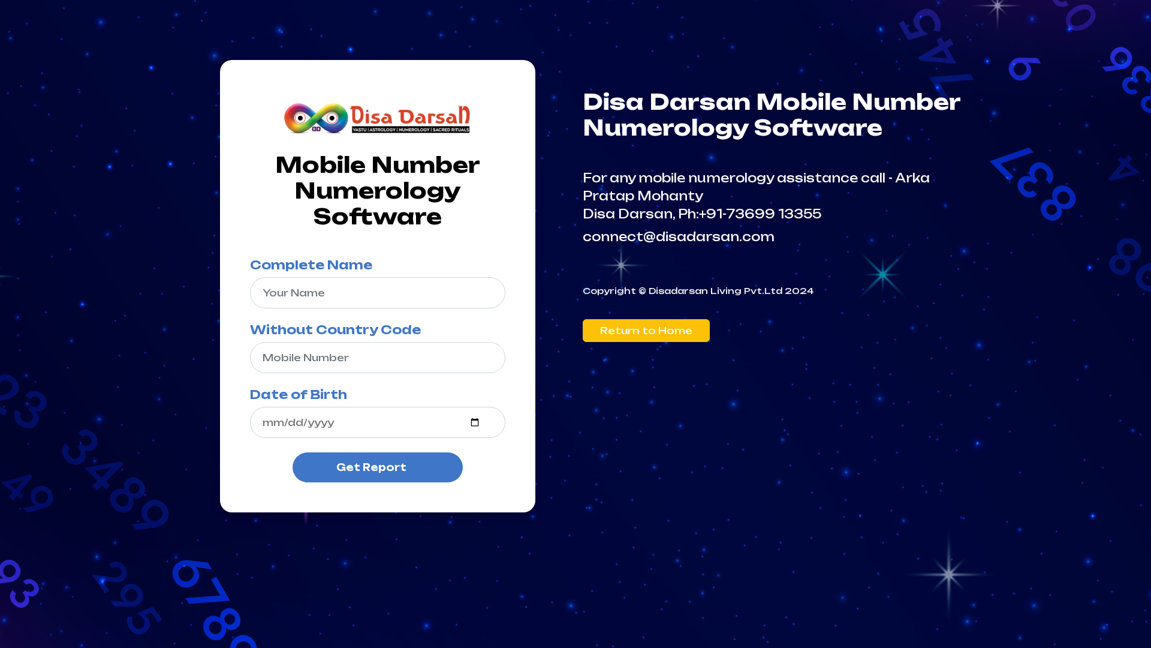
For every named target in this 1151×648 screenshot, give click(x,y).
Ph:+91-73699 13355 (749, 213)
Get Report (371, 467)
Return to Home (646, 331)
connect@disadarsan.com (679, 236)
